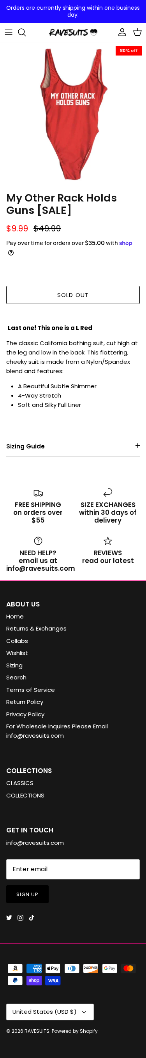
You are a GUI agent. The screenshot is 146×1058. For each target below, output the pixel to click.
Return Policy (24, 702)
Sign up (27, 894)
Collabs (17, 641)
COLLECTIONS (25, 795)
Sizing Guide (25, 446)
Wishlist (17, 653)
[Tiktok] (32, 918)
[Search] (25, 32)
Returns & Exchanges (36, 628)
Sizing (14, 665)
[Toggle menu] (8, 32)
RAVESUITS (37, 1031)
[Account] (120, 32)
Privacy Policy (25, 714)
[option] (73, 115)
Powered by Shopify (75, 1031)
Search (16, 677)
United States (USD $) (44, 1012)
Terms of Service (30, 690)
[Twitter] (9, 918)
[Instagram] (20, 918)
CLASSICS (19, 783)
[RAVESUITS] (73, 32)
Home (15, 616)
